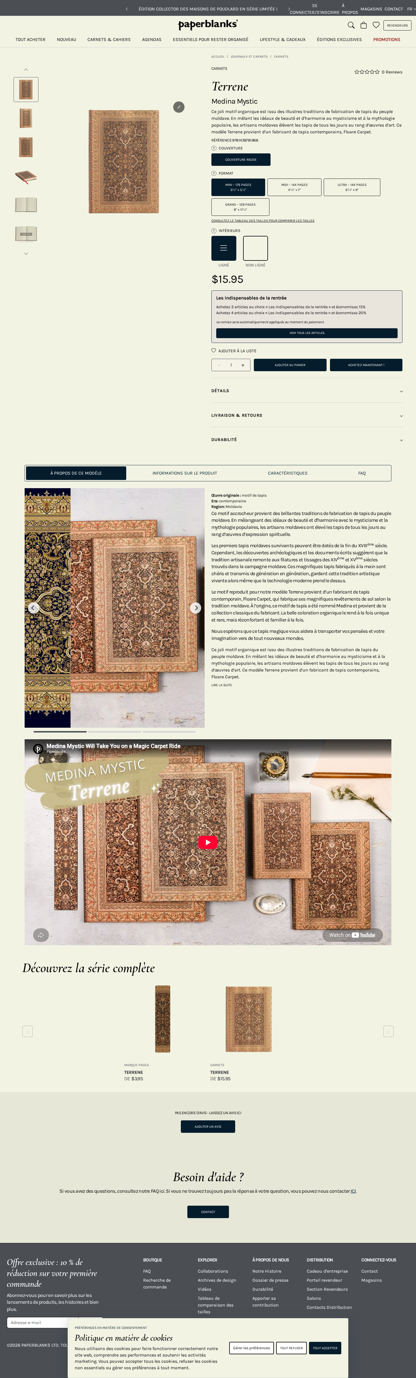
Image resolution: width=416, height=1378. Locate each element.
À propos (350, 9)
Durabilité (262, 1289)
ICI (353, 1191)
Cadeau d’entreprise (327, 1271)
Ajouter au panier (290, 365)
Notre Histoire (266, 1271)
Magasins (371, 9)
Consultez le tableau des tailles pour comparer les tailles (262, 221)
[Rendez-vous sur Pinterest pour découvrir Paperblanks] (400, 1349)
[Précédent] (127, 9)
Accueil (217, 56)
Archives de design (217, 1280)
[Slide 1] (60, 732)
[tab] (76, 473)
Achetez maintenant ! (366, 365)
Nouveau (66, 39)
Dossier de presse (270, 1280)
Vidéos (204, 1289)
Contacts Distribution (329, 1307)
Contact (394, 9)
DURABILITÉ (224, 439)
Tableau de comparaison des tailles (215, 1305)
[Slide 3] (169, 732)
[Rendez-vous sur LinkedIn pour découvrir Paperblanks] (377, 1349)
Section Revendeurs (327, 1289)
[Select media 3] (26, 147)
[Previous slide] (33, 608)
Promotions (386, 39)
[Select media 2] (26, 118)
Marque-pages (136, 1065)
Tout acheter (31, 39)
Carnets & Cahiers (109, 39)
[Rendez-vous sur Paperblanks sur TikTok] (355, 1349)
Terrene (133, 1072)
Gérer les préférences (251, 1348)
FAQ (147, 1271)
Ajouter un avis (208, 1127)
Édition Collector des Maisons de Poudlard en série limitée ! (208, 9)
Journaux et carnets (249, 56)
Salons (314, 1298)
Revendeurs (397, 25)
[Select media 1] (26, 89)
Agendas (152, 39)
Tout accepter (325, 1348)
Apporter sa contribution (265, 1302)
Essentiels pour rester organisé (210, 39)
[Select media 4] (26, 176)
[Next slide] (195, 608)
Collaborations (213, 1271)
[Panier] (363, 25)
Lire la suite (221, 685)
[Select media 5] (26, 204)
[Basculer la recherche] (351, 25)
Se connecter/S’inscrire (315, 9)
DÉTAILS (220, 390)
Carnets (281, 56)
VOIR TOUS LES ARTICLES (307, 333)
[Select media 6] (26, 233)
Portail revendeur (324, 1280)
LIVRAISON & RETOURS (236, 415)
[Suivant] (289, 9)
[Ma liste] (376, 25)
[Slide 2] (114, 732)
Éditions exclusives (339, 39)
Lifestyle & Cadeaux (283, 39)
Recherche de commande (157, 1283)
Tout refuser (291, 1348)
